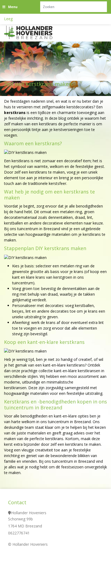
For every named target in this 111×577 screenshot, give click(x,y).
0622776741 (19, 532)
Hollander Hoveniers (28, 512)
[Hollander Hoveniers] (35, 32)
